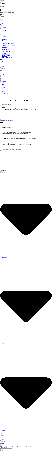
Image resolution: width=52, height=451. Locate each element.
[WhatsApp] (5, 170)
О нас (2, 60)
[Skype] (6, 170)
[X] (3, 170)
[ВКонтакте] (0, 170)
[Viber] (4, 170)
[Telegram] (7, 170)
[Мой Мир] (2, 170)
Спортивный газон (4, 256)
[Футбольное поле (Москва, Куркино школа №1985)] (6, 119)
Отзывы (3, 23)
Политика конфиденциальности (4, 447)
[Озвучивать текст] (0, 9)
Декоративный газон (4, 257)
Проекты (1, 20)
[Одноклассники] (1, 170)
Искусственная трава (2, 172)
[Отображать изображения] (0, 7)
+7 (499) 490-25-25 (2, 13)
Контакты (1, 25)
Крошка (1, 259)
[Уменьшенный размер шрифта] (0, 1)
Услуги (1, 19)
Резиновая (3, 343)
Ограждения (3, 430)
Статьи (1, 24)
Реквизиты (3, 61)
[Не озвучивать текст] (0, 10)
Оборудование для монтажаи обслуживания (3, 432)
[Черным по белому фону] (0, 4)
